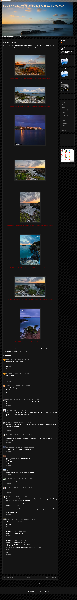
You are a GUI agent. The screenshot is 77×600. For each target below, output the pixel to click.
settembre (65, 113)
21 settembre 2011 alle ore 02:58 (17, 470)
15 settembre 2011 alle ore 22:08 (23, 410)
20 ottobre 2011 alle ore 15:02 (18, 496)
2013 (63, 104)
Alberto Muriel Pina (11, 519)
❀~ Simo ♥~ (10, 410)
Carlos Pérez (10, 479)
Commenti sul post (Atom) (33, 583)
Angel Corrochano (11, 422)
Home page (30, 577)
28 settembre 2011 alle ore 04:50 (23, 487)
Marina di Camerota (66, 117)
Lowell (8, 496)
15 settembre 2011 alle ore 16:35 (23, 385)
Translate (26, 36)
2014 (63, 102)
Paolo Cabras (10, 434)
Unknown (9, 373)
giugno (64, 121)
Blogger (48, 591)
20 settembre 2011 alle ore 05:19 (20, 456)
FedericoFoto (10, 359)
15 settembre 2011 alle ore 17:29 (30, 399)
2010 (63, 128)
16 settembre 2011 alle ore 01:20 (26, 422)
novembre (65, 110)
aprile (64, 125)
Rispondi (8, 368)
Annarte (8, 456)
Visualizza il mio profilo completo (67, 43)
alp (7, 470)
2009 (63, 130)
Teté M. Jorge (10, 385)
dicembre (65, 109)
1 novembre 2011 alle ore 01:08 (26, 519)
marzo (64, 126)
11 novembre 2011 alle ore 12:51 (20, 540)
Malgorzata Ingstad (11, 447)
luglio (64, 120)
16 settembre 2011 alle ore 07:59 (23, 434)
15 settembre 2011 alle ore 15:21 (23, 359)
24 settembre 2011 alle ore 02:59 (23, 479)
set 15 (65, 115)
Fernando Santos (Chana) (13, 399)
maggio (64, 123)
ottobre (64, 112)
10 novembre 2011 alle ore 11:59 (20, 531)
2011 (63, 107)
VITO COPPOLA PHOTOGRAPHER (33, 6)
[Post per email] (27, 351)
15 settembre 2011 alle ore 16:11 (22, 373)
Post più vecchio (51, 577)
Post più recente (8, 577)
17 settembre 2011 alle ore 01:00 (26, 447)
